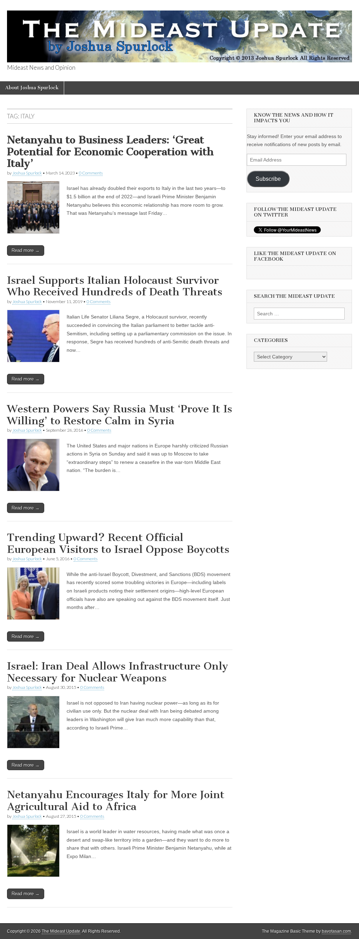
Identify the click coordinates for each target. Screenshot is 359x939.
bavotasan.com (336, 931)
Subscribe (268, 179)
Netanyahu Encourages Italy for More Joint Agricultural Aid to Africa (115, 800)
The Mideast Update (61, 931)
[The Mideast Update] (179, 32)
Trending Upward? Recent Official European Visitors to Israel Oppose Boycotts (118, 543)
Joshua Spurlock (27, 173)
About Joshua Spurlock (32, 88)
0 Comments (91, 173)
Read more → (26, 250)
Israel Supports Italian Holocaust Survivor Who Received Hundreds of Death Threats (114, 286)
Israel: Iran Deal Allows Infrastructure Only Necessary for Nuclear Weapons (117, 672)
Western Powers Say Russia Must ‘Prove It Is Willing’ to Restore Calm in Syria (119, 415)
